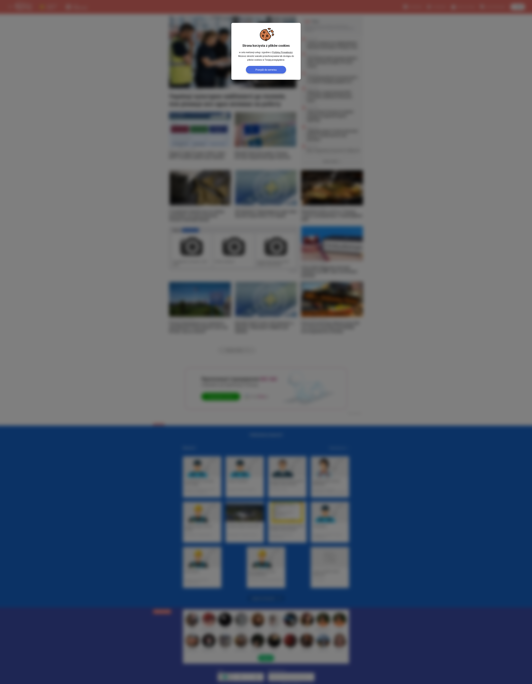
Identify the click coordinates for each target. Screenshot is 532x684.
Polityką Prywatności (282, 52)
